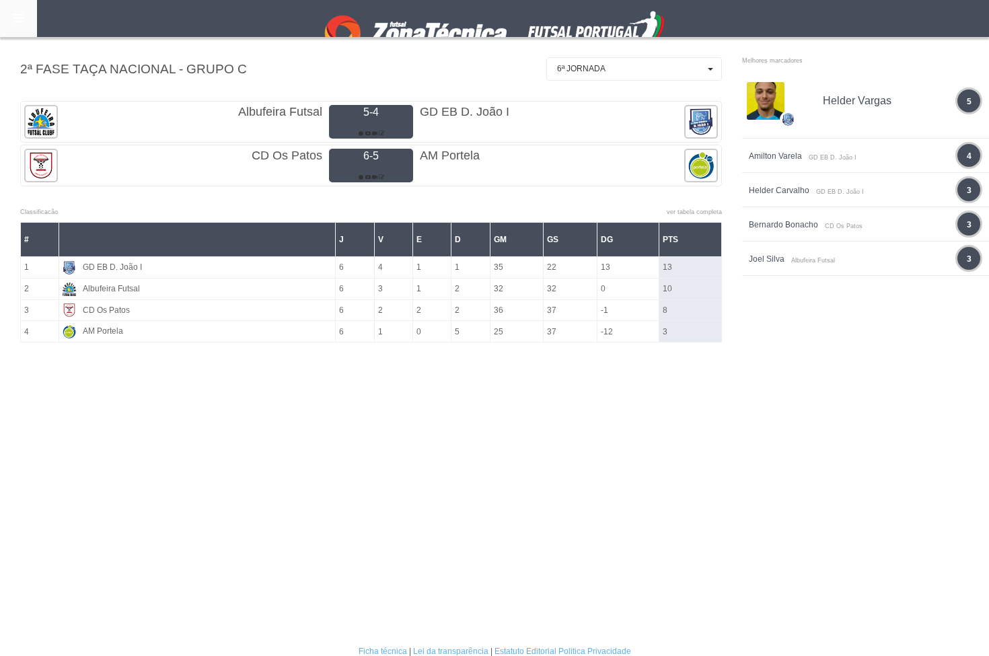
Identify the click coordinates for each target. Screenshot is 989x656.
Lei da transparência (450, 651)
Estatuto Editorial (525, 651)
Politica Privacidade (594, 651)
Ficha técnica (383, 651)
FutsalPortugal (494, 18)
